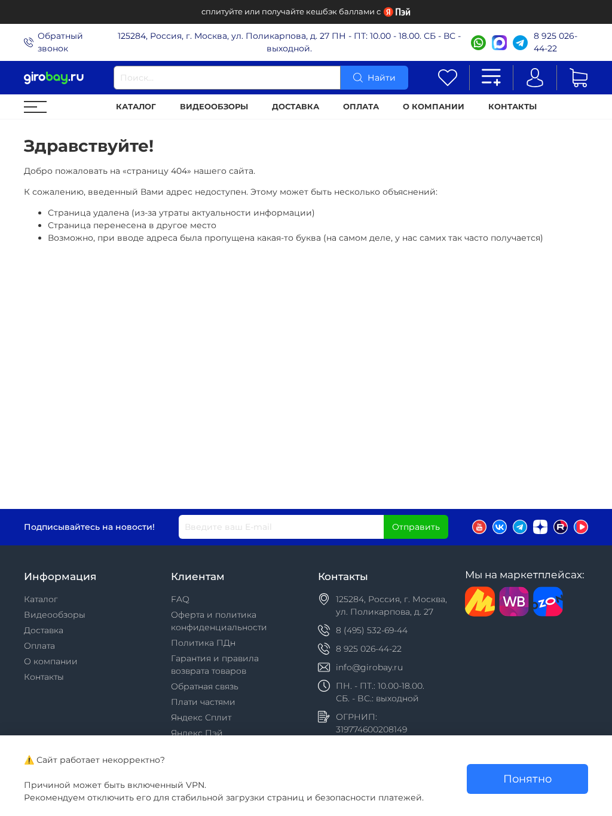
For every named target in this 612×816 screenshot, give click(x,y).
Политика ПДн (203, 642)
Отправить (416, 526)
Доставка (295, 106)
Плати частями (203, 702)
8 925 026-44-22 (555, 42)
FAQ (180, 599)
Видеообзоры (214, 106)
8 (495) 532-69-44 (372, 630)
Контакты (512, 106)
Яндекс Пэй (197, 733)
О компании (433, 106)
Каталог (136, 106)
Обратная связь (204, 686)
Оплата (361, 106)
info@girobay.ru (369, 667)
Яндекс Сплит (201, 717)
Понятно (527, 778)
